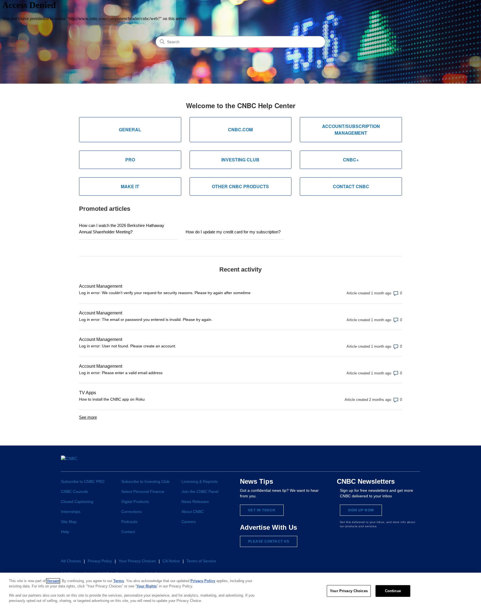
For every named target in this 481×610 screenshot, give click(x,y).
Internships (70, 511)
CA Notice (171, 561)
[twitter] (362, 462)
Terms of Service (201, 561)
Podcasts (129, 521)
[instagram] (383, 462)
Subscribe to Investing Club (145, 481)
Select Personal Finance (142, 491)
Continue (393, 591)
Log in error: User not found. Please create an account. (127, 346)
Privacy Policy (100, 561)
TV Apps (87, 392)
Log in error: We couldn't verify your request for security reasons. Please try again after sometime (165, 293)
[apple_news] (404, 461)
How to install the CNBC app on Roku (112, 399)
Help (65, 531)
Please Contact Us (268, 541)
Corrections (131, 511)
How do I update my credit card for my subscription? (233, 231)
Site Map (69, 521)
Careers (188, 521)
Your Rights (146, 586)
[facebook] (352, 462)
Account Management (100, 286)
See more (88, 417)
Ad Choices (71, 561)
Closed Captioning (77, 501)
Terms (118, 581)
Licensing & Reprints (199, 481)
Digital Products (135, 501)
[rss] (415, 462)
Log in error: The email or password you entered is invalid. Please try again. (145, 319)
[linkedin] (373, 462)
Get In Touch (261, 510)
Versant (53, 581)
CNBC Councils (74, 491)
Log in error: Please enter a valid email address (121, 373)
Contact (128, 531)
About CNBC (192, 511)
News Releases (195, 501)
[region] (240, 591)
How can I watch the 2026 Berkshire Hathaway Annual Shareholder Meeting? (121, 228)
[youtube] (393, 462)
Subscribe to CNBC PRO (82, 481)
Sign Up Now (361, 510)
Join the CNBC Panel (200, 491)
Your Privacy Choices (349, 591)
